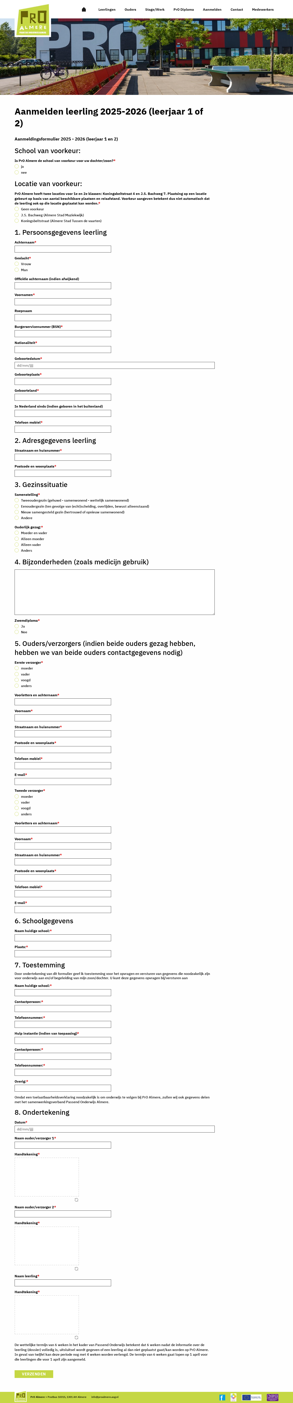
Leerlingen (107, 9)
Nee (24, 632)
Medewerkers (263, 9)
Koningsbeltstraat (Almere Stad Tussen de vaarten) (61, 221)
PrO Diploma (184, 9)
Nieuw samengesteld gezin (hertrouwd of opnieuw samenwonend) (72, 512)
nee (24, 172)
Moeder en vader (34, 533)
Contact (237, 9)
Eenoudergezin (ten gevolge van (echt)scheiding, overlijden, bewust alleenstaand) (85, 506)
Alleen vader (31, 544)
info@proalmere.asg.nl (104, 1397)
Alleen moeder (32, 539)
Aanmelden (212, 9)
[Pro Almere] (84, 9)
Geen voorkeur (32, 209)
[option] (146, 56)
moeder (27, 668)
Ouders (130, 9)
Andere (26, 518)
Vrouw (26, 264)
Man (24, 270)
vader (25, 674)
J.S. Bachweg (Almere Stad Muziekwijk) (52, 215)
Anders (26, 550)
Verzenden (34, 1374)
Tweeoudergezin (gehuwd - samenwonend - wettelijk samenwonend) (75, 500)
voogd (25, 680)
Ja (23, 626)
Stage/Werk (155, 9)
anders (26, 686)
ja (22, 166)
